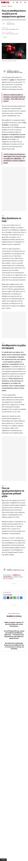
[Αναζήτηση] (13, 2)
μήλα (12, 80)
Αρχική (4, 6)
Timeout (9, 6)
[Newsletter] (17, 2)
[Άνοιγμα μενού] (25, 2)
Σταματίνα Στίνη (11, 23)
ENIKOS (5, 2)
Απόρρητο (3, 859)
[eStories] (20, 2)
